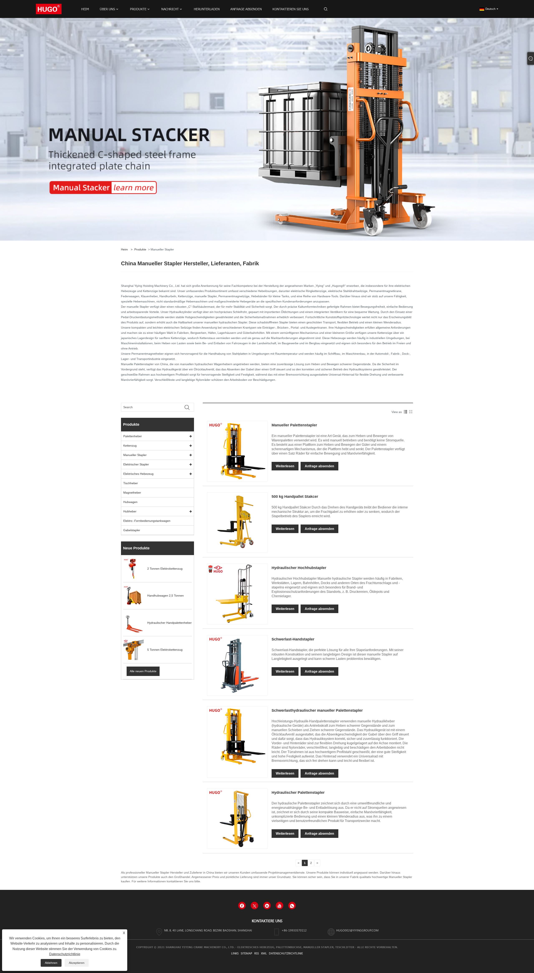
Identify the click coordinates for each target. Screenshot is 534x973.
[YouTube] (279, 905)
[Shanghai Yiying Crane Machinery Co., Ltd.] (49, 8)
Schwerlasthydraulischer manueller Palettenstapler (317, 710)
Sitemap (246, 953)
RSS (256, 953)
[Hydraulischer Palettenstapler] (237, 818)
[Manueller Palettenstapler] (237, 451)
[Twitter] (254, 905)
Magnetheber (132, 492)
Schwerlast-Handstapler (293, 639)
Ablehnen (51, 962)
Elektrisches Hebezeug (138, 473)
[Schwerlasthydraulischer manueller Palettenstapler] (237, 736)
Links (235, 953)
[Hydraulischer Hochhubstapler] (237, 593)
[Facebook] (242, 905)
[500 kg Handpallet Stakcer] (237, 522)
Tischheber (130, 483)
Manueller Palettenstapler (294, 425)
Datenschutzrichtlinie (286, 953)
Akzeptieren (76, 962)
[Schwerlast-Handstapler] (237, 665)
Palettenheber (132, 436)
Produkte (140, 249)
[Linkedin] (267, 905)
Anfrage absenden (319, 466)
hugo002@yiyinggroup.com (357, 930)
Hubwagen (130, 502)
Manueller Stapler (135, 455)
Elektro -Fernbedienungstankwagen (146, 520)
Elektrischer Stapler (136, 464)
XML (264, 953)
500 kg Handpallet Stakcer (295, 496)
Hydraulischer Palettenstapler (298, 792)
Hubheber (129, 511)
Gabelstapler (131, 530)
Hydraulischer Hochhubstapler (299, 568)
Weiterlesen (285, 466)
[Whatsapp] (292, 905)
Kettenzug (130, 445)
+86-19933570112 (294, 930)
